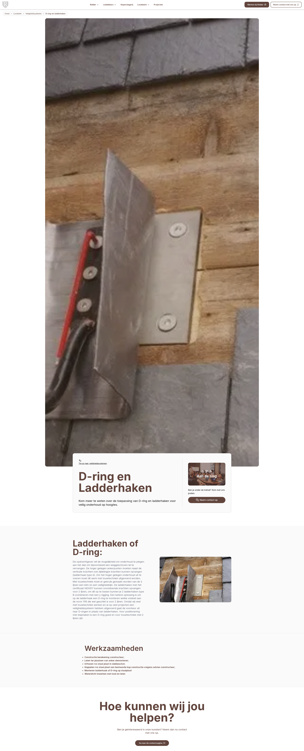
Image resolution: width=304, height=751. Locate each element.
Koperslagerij (127, 4)
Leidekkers (108, 4)
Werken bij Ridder (255, 4)
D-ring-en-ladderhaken (55, 14)
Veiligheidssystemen (34, 14)
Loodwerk (142, 4)
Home (7, 14)
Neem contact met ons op (284, 4)
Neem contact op (209, 500)
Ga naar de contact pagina (150, 743)
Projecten (158, 4)
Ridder (93, 4)
